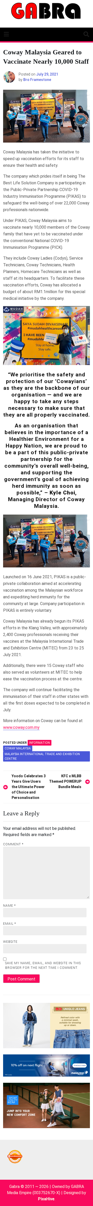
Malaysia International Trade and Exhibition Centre (42, 756)
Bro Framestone (37, 80)
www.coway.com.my (21, 727)
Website (10, 942)
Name (9, 905)
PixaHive (46, 1198)
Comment (13, 844)
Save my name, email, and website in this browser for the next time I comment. (43, 965)
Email (9, 924)
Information (39, 743)
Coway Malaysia (18, 748)
